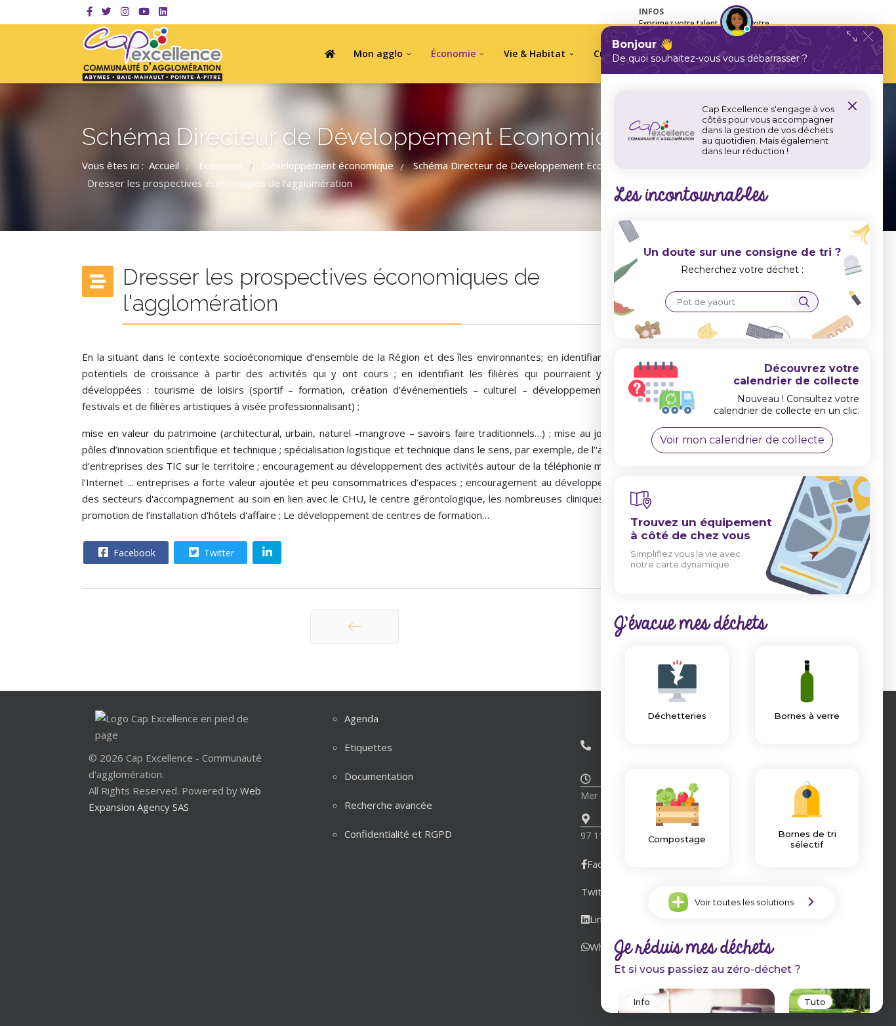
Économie (453, 53)
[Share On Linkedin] (267, 552)
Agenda (361, 718)
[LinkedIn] (163, 11)
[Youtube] (144, 11)
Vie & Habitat (534, 53)
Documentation (378, 776)
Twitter (217, 552)
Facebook (133, 552)
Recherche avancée (388, 804)
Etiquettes (368, 747)
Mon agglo (378, 53)
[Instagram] (125, 11)
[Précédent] (354, 626)
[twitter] (107, 11)
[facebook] (89, 11)
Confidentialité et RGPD (398, 833)
